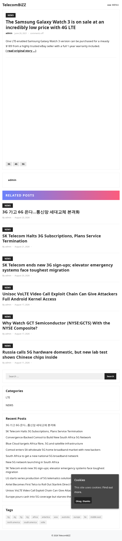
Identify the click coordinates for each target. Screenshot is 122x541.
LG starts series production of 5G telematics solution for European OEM (50, 478)
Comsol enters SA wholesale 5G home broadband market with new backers (53, 449)
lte (85, 517)
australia (66, 517)
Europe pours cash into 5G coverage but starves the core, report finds (49, 496)
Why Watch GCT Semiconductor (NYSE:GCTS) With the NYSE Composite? (56, 325)
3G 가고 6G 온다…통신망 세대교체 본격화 (41, 211)
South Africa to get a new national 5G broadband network (42, 456)
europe (77, 517)
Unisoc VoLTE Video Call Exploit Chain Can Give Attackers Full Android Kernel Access (59, 296)
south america (30, 522)
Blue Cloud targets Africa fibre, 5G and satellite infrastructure (44, 443)
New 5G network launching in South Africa (32, 462)
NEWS (11, 15)
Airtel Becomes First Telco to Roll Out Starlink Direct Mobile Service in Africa (52, 484)
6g (27, 517)
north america (13, 522)
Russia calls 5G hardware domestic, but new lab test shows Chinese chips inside (54, 354)
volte (43, 522)
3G (9, 164)
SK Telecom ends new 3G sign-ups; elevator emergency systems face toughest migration (57, 267)
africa (35, 517)
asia (56, 517)
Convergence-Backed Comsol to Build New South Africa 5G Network (48, 437)
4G (16, 164)
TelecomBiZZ (14, 4)
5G (23, 164)
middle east (96, 517)
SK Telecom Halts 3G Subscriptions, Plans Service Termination (51, 238)
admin (9, 33)
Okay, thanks (83, 501)
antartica (46, 517)
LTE (8, 397)
